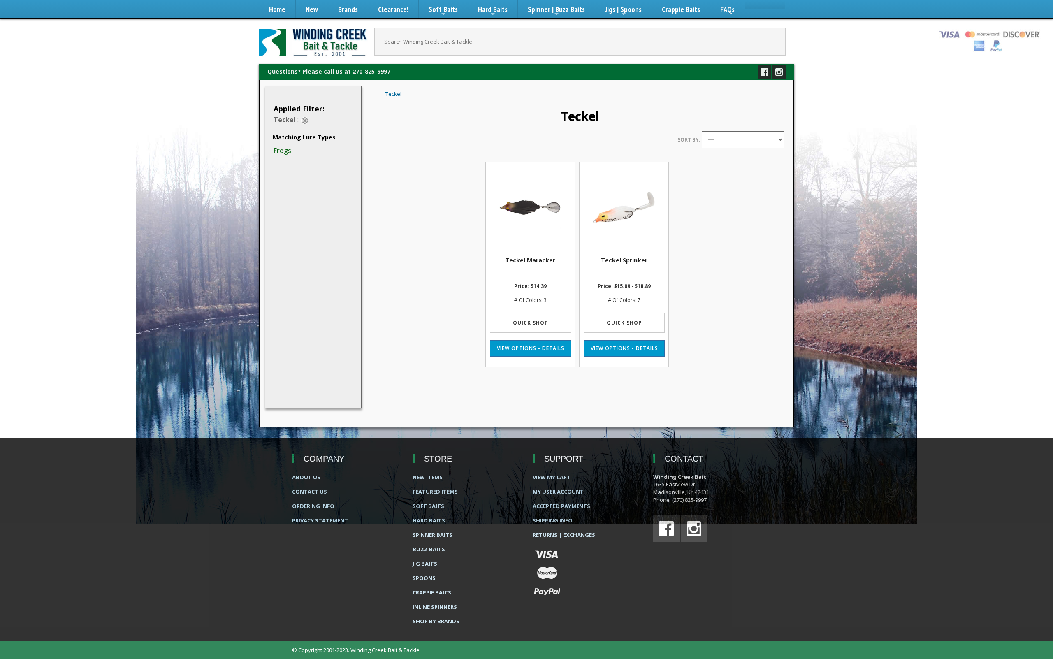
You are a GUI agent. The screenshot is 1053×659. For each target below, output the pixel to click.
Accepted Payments (561, 506)
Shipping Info (553, 520)
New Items (428, 477)
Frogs (282, 150)
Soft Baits (443, 11)
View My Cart (552, 477)
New (312, 9)
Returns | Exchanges (564, 534)
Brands (348, 9)
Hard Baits (493, 11)
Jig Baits (425, 563)
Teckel (393, 93)
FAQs (727, 9)
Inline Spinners (435, 606)
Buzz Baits (429, 549)
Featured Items (435, 491)
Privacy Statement (320, 520)
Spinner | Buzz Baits (556, 11)
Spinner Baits (432, 534)
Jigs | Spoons (623, 11)
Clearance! (393, 9)
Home (277, 9)
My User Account (558, 491)
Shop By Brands (436, 621)
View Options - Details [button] (530, 348)
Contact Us (309, 491)
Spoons (424, 578)
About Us (306, 477)
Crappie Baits (681, 9)
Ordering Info (313, 506)
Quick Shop (530, 322)
